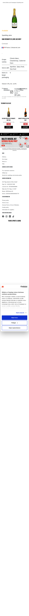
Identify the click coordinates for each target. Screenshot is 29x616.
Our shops (4, 159)
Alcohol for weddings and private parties (12, 175)
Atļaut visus (14, 317)
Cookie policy (5, 207)
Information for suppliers (8, 209)
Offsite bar (4, 172)
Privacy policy (5, 200)
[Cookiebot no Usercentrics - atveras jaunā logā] (20, 287)
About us (4, 161)
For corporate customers (8, 170)
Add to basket (8, 127)
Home (4, 2)
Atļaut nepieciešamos (14, 328)
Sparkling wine (20, 2)
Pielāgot (13, 322)
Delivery (4, 156)
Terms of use (5, 202)
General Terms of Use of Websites (10, 205)
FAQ (3, 163)
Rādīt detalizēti (20, 312)
